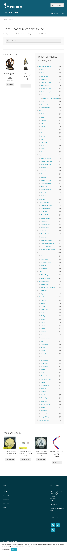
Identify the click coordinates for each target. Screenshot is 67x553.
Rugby (43, 382)
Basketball (44, 313)
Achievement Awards (45, 66)
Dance (43, 328)
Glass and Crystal (46, 180)
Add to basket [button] (25, 86)
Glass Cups (44, 237)
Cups (40, 155)
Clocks (43, 174)
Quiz (42, 152)
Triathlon (44, 410)
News (4, 507)
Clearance (44, 79)
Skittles (43, 391)
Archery (43, 303)
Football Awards (45, 208)
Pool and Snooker (46, 379)
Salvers (43, 101)
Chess (42, 117)
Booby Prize (44, 76)
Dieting (43, 126)
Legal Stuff (6, 504)
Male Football (45, 227)
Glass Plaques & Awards (47, 243)
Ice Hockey (44, 354)
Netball (43, 369)
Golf (42, 341)
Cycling (43, 325)
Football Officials (46, 215)
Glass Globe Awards (46, 240)
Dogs (42, 130)
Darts (42, 123)
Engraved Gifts (43, 171)
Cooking (43, 120)
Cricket (43, 319)
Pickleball (44, 376)
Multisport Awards (46, 88)
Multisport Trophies (46, 92)
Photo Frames (45, 193)
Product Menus (13, 12)
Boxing (43, 316)
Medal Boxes (44, 256)
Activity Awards (43, 111)
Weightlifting (45, 417)
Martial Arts (44, 363)
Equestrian (44, 294)
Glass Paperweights (46, 183)
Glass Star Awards (46, 246)
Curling (43, 322)
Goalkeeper (44, 221)
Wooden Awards (45, 107)
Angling (43, 300)
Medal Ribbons (45, 259)
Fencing (43, 335)
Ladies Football (45, 224)
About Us (5, 492)
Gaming (43, 139)
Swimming (44, 398)
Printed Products (46, 95)
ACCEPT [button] (14, 549)
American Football (46, 205)
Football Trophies (44, 202)
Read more (10, 84)
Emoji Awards (45, 85)
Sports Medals (45, 268)
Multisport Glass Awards (48, 249)
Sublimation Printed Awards (51, 98)
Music (42, 145)
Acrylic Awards (45, 234)
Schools (41, 271)
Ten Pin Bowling (45, 404)
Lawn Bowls (44, 360)
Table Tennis (44, 401)
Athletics (43, 306)
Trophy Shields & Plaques (48, 287)
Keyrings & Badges (46, 189)
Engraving (42, 199)
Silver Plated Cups (46, 164)
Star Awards (44, 104)
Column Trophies (46, 82)
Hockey (43, 347)
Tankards (43, 196)
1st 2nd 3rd (44, 70)
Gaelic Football (45, 218)
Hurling (43, 350)
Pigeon (43, 148)
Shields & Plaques (44, 281)
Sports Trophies (43, 297)
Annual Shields (45, 284)
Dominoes (44, 133)
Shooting (43, 388)
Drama (43, 136)
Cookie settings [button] (6, 549)
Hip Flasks (44, 186)
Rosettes (43, 265)
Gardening (44, 142)
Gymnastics (44, 344)
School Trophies (45, 278)
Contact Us (6, 496)
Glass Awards (42, 231)
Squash (43, 395)
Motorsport (44, 366)
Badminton (44, 309)
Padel (42, 372)
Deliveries (6, 500)
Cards (42, 114)
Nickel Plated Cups (46, 161)
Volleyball (44, 414)
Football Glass (45, 212)
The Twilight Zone (44, 420)
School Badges (45, 275)
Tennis (43, 407)
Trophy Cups (44, 167)
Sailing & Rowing (46, 385)
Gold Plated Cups (46, 158)
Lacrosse (43, 357)
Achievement (45, 73)
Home (6, 19)
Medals (41, 253)
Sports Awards (43, 290)
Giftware (43, 177)
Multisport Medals (46, 262)
